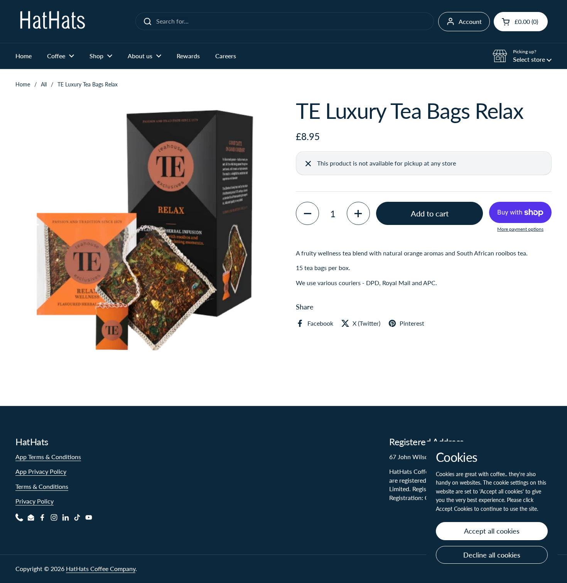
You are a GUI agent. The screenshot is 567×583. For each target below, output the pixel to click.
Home (22, 84)
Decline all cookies (491, 555)
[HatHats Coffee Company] (52, 21)
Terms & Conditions (41, 486)
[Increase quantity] (358, 213)
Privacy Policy (34, 501)
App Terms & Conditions (48, 456)
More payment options (520, 229)
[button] (521, 21)
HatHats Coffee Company (100, 568)
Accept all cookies (492, 531)
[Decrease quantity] (307, 213)
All (44, 84)
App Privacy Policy (40, 471)
